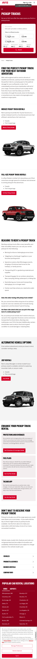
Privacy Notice (7, 640)
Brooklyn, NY (23, 593)
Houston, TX (23, 597)
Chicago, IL (23, 614)
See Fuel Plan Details (9, 474)
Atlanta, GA (5, 607)
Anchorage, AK (6, 600)
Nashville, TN (23, 624)
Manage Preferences (17, 646)
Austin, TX (5, 614)
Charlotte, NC (23, 607)
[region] (18, 643)
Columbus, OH (6, 597)
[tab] (6, 589)
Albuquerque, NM (7, 593)
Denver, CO (5, 610)
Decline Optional (17, 650)
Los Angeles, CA (24, 610)
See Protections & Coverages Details (14, 450)
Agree (17, 655)
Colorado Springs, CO (26, 620)
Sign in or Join (27, 2)
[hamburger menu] (34, 2)
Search (20, 50)
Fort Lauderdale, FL (8, 617)
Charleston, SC (24, 600)
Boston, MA (5, 620)
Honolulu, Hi (5, 624)
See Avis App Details (9, 497)
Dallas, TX (5, 603)
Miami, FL (22, 617)
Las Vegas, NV (24, 603)
